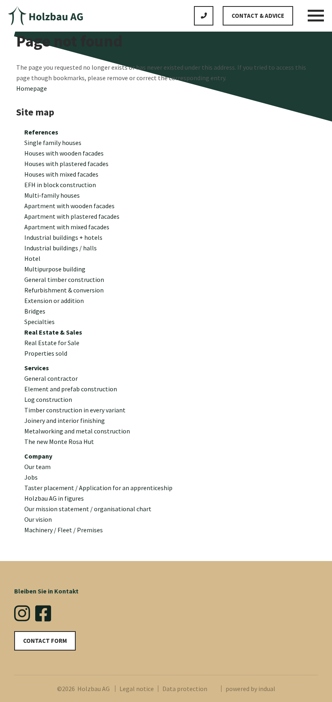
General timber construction (64, 279)
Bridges (34, 311)
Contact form (45, 640)
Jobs (31, 477)
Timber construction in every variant (75, 410)
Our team (37, 467)
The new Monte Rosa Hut (59, 441)
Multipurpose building (54, 269)
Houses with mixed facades (61, 174)
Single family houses (52, 143)
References (41, 132)
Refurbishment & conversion (64, 290)
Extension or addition (54, 301)
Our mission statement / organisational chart (87, 509)
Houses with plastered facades (66, 164)
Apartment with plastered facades (71, 216)
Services (36, 368)
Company (38, 456)
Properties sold (45, 353)
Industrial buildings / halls (60, 248)
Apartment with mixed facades (66, 227)
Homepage (31, 88)
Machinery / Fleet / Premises (63, 530)
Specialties (39, 322)
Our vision (38, 519)
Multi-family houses (52, 195)
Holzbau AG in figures (54, 498)
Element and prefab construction (70, 389)
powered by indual (250, 689)
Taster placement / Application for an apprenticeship (98, 488)
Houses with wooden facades (64, 153)
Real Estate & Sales (53, 332)
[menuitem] (170, 132)
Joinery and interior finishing (64, 420)
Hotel (32, 258)
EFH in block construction (60, 185)
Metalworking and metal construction (77, 431)
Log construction (48, 399)
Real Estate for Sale (51, 343)
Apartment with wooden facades (69, 206)
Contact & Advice (258, 15)
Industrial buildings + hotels (63, 237)
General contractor (51, 378)
